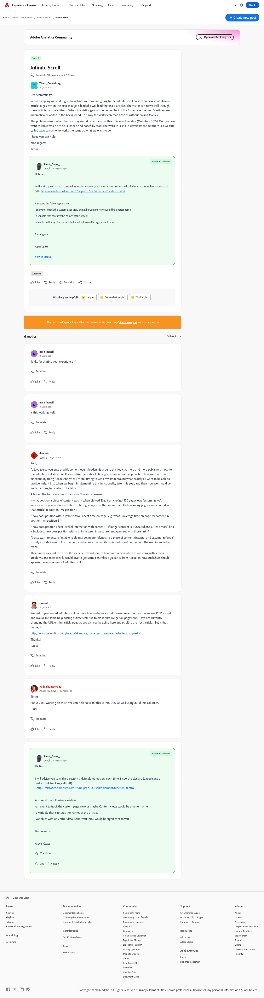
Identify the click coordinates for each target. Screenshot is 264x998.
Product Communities (22, 17)
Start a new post (128, 322)
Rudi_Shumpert (48, 686)
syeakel (43, 603)
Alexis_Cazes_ (52, 164)
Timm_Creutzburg (49, 83)
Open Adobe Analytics (217, 37)
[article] (102, 367)
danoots (44, 453)
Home (6, 17)
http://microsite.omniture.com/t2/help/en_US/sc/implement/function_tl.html (83, 191)
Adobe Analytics (44, 17)
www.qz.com (47, 130)
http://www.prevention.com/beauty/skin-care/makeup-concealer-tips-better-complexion (86, 633)
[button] (242, 17)
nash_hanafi (46, 351)
